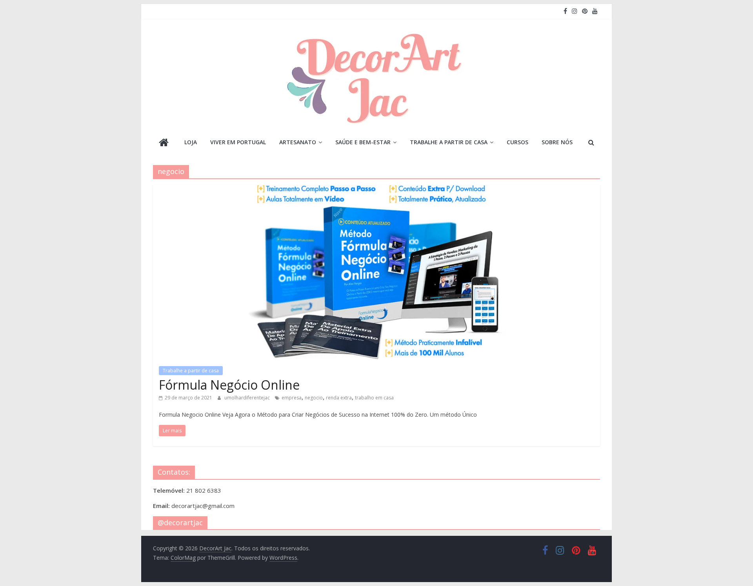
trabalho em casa (374, 397)
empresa (292, 397)
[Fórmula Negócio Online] (376, 189)
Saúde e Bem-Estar (363, 142)
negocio (314, 397)
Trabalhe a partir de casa (448, 142)
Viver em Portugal (238, 142)
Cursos (517, 142)
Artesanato (297, 142)
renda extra (339, 397)
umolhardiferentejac (247, 397)
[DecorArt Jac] (164, 143)
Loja (190, 142)
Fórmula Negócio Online (229, 384)
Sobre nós (557, 142)
